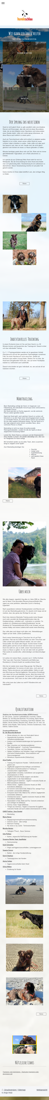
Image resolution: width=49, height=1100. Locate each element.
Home (24, 183)
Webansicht (42, 1090)
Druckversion (10, 1090)
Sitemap (22, 1090)
